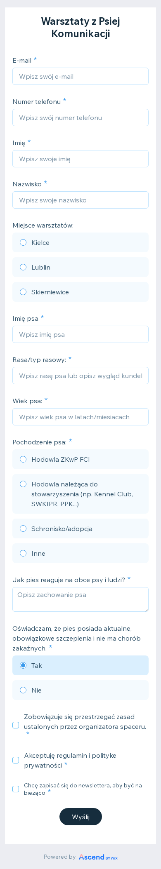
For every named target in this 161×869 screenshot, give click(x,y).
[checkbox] (15, 725)
